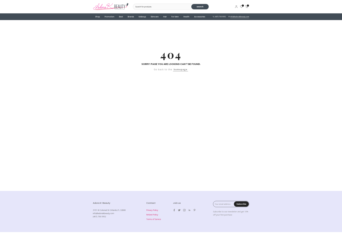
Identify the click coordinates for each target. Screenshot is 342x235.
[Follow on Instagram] (184, 210)
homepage (180, 69)
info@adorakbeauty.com (239, 16)
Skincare (155, 16)
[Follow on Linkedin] (189, 210)
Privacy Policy (152, 210)
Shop (97, 16)
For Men (175, 16)
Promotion (109, 16)
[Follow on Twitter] (179, 210)
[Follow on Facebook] (174, 210)
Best (121, 16)
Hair (165, 16)
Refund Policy (152, 214)
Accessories (199, 16)
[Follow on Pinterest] (194, 210)
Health (186, 16)
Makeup (142, 16)
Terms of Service (153, 219)
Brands (131, 16)
